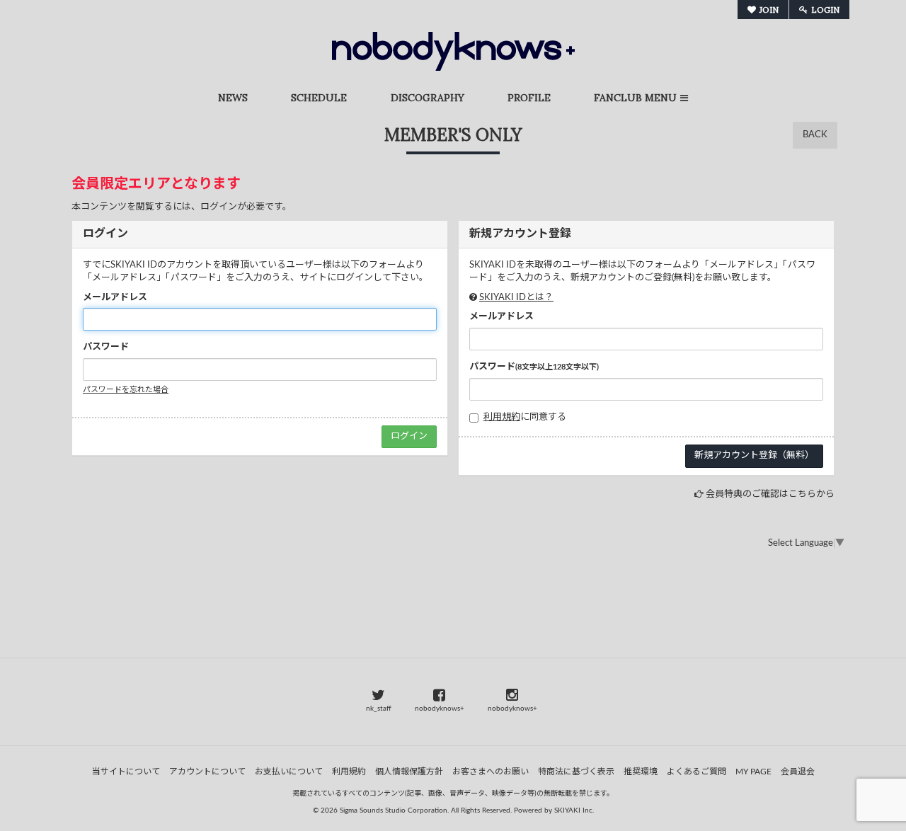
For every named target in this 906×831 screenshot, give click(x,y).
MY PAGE (753, 771)
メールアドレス (115, 297)
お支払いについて (289, 771)
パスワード (106, 347)
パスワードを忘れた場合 (125, 390)
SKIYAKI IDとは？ (516, 297)
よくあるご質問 (696, 771)
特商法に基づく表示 (576, 771)
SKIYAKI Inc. (574, 810)
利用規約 (501, 417)
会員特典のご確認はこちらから (770, 494)
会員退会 (798, 771)
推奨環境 (641, 771)
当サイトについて (126, 771)
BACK (815, 134)
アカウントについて (207, 771)
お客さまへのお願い (490, 771)
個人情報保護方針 (409, 771)
